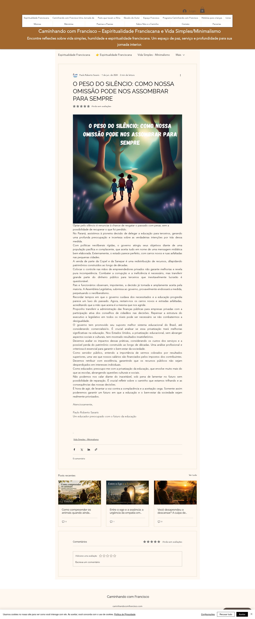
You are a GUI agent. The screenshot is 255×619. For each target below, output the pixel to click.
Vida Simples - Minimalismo (154, 54)
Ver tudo (193, 475)
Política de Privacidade (124, 614)
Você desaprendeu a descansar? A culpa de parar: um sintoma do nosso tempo (175, 511)
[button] (202, 10)
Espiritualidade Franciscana (74, 54)
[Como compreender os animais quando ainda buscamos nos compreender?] (79, 493)
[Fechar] (251, 614)
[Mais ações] (180, 75)
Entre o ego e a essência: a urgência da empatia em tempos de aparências (126, 511)
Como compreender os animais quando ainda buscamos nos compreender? (76, 511)
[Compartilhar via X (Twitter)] (81, 449)
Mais (178, 54)
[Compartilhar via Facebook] (74, 449)
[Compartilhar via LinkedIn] (88, 449)
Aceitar (242, 614)
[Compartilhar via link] (96, 449)
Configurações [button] (208, 614)
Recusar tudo (226, 614)
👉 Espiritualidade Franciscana (114, 54)
